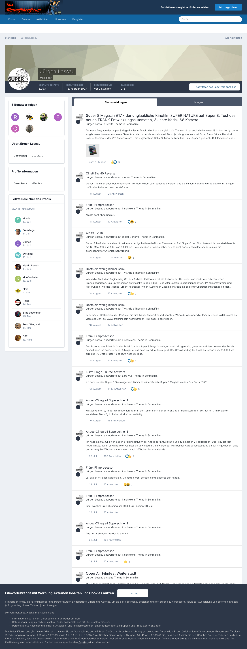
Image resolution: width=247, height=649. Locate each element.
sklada (27, 218)
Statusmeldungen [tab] (116, 102)
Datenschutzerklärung (174, 638)
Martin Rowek (31, 265)
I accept (133, 593)
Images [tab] (198, 102)
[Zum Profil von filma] (18, 291)
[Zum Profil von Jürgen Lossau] (80, 117)
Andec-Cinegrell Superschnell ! (107, 400)
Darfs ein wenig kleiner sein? (105, 269)
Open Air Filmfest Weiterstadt (111, 573)
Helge (26, 300)
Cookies (83, 642)
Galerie (26, 19)
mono (125, 177)
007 (25, 336)
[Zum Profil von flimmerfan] (29, 129)
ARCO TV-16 (94, 233)
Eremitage (29, 230)
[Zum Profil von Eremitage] (18, 232)
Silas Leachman (32, 312)
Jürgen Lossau (94, 123)
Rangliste (77, 19)
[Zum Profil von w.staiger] (18, 255)
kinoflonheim (30, 277)
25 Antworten (115, 193)
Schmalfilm (132, 123)
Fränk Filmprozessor (100, 205)
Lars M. (126, 375)
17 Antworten (115, 221)
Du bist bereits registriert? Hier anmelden (185, 7)
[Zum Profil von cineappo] (15, 129)
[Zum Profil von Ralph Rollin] (15, 117)
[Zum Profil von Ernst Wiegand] (18, 326)
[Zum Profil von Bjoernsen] (29, 117)
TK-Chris (127, 272)
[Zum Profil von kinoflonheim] (18, 279)
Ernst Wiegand (31, 324)
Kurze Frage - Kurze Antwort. (106, 372)
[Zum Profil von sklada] (18, 220)
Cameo (27, 241)
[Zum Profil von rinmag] (44, 117)
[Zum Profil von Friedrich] (58, 117)
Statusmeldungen (220, 19)
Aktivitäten (42, 19)
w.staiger (28, 253)
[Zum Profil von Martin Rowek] (18, 267)
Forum (11, 19)
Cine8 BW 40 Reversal (101, 173)
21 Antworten (115, 257)
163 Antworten (116, 420)
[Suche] (238, 19)
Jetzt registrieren (228, 7)
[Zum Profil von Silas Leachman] (18, 314)
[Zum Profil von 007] (18, 338)
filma (25, 289)
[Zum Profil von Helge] (18, 302)
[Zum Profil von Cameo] (18, 243)
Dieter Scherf (130, 236)
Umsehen (60, 19)
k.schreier (128, 208)
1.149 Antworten (116, 388)
